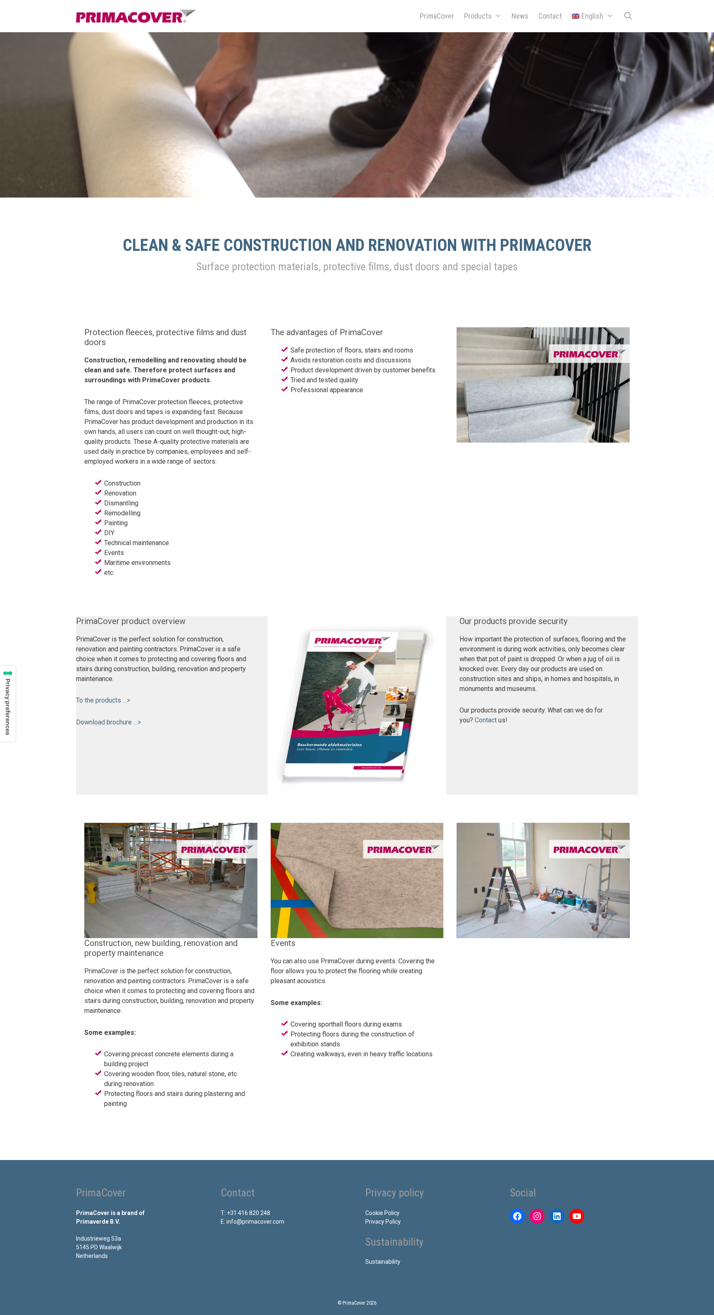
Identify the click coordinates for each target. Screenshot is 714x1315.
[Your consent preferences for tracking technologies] (8, 703)
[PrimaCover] (138, 16)
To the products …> (103, 700)
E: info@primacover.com (252, 1221)
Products (478, 16)
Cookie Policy (382, 1213)
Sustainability (382, 1261)
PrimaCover (437, 16)
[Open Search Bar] (628, 16)
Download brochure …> (108, 722)
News (520, 16)
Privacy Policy (383, 1221)
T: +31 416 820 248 (245, 1213)
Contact (550, 16)
